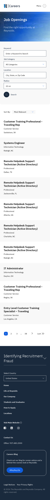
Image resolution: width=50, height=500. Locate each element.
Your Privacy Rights (25, 484)
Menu (39, 6)
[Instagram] (18, 428)
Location (7, 70)
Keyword (7, 48)
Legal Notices (9, 484)
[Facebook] (5, 428)
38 (26, 333)
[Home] (13, 6)
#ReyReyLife (15, 470)
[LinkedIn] (11, 428)
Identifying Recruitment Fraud (23, 358)
